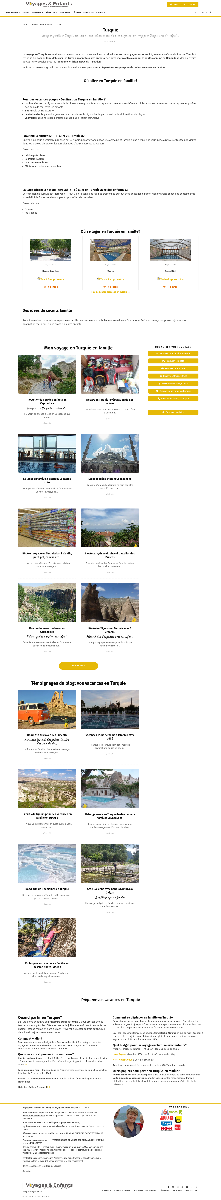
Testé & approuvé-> (52, 279)
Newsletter (191, 1190)
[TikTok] (191, 1187)
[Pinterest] (203, 12)
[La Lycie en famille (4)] (110, 863)
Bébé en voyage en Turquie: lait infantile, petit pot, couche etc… (47, 555)
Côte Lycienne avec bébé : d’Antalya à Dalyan (110, 890)
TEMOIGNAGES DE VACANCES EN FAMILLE (73, 1140)
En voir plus (78, 666)
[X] (173, 1187)
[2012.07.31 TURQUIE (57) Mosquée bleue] (110, 453)
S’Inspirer (36, 12)
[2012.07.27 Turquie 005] (110, 374)
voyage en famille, (76, 1112)
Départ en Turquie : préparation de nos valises (110, 401)
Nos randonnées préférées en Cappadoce (47, 630)
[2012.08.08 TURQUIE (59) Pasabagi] (47, 374)
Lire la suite (47, 423)
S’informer (65, 12)
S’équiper (76, 12)
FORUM (100, 1140)
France (26, 12)
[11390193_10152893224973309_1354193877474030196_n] (110, 709)
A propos (106, 1190)
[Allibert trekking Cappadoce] (47, 788)
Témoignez (165, 1190)
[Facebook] (196, 12)
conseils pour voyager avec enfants (62, 1122)
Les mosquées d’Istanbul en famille (110, 478)
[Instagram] (199, 12)
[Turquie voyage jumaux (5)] (47, 709)
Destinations (12, 12)
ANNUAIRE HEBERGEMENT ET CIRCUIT (84, 1133)
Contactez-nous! (122, 1190)
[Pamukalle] (47, 863)
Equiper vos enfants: (32, 1126)
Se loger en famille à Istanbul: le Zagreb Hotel (47, 480)
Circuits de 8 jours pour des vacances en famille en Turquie (47, 815)
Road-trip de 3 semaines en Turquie (47, 889)
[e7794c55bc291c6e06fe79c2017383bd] (47, 937)
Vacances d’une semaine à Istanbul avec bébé (110, 736)
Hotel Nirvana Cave (122, 1059)
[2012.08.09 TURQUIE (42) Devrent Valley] (110, 602)
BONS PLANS (88, 12)
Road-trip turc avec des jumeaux (47, 735)
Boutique (100, 12)
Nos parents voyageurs (145, 1190)
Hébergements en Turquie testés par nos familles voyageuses (110, 816)
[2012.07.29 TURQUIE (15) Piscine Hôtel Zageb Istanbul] (47, 453)
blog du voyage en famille (59, 1107)
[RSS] (206, 12)
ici (25, 1064)
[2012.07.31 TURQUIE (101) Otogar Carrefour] (47, 528)
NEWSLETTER (35, 1143)
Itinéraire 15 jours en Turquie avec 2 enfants (109, 630)
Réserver (50, 12)
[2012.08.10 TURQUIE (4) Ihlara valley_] (47, 602)
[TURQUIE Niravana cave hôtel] (110, 788)
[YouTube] (186, 1187)
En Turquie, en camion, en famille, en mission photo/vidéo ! (47, 965)
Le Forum (177, 1190)
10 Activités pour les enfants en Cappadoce (47, 401)
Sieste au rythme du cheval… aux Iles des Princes (110, 555)
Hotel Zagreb (119, 1054)
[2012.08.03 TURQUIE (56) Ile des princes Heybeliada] (110, 527)
